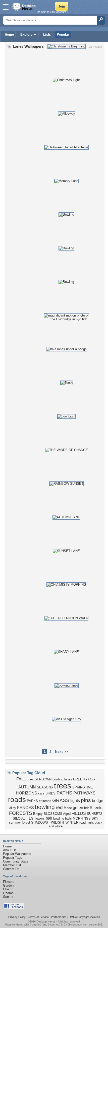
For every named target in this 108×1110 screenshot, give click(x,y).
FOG (91, 779)
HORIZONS (26, 793)
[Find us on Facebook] (14, 908)
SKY (95, 818)
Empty (38, 814)
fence (68, 808)
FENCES (25, 808)
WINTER (72, 822)
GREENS (80, 779)
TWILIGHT (57, 822)
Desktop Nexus (46, 921)
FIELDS (79, 813)
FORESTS (20, 813)
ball (49, 818)
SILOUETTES (23, 818)
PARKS (32, 801)
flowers (39, 818)
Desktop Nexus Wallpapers (24, 7)
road (82, 822)
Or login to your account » (52, 11)
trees (62, 785)
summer (15, 822)
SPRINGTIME (82, 787)
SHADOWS (39, 822)
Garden (8, 885)
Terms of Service (38, 916)
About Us (10, 850)
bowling (45, 807)
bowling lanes (62, 779)
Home (9, 34)
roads (17, 800)
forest (26, 822)
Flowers (8, 882)
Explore (26, 34)
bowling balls (62, 818)
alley (12, 808)
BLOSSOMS (53, 814)
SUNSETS (94, 814)
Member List (12, 865)
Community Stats (15, 861)
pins (86, 800)
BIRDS (50, 793)
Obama (8, 893)
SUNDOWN (43, 779)
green (78, 808)
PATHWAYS (84, 793)
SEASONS (45, 787)
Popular (63, 34)
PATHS (64, 792)
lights (75, 800)
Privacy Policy (17, 916)
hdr (86, 808)
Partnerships (59, 916)
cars (41, 793)
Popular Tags (12, 857)
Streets (96, 808)
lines (30, 779)
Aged (67, 814)
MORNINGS (82, 818)
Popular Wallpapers (17, 854)
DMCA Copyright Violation (84, 916)
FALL (21, 779)
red (59, 807)
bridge (97, 800)
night (90, 822)
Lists (47, 34)
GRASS (60, 800)
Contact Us (11, 869)
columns (45, 801)
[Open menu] (6, 7)
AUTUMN (27, 787)
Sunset (8, 897)
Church (8, 889)
